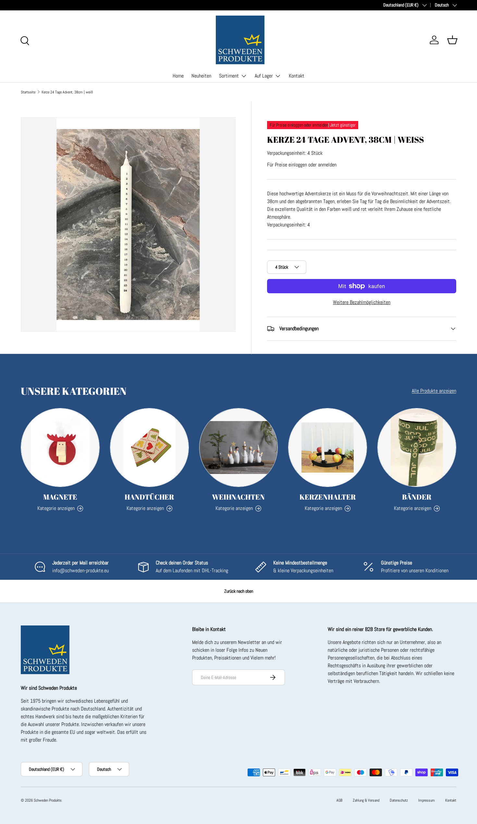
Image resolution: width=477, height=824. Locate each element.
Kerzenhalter (328, 497)
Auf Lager (264, 75)
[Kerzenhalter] (327, 447)
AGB (339, 800)
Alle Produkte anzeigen (434, 390)
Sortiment (229, 75)
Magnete (60, 497)
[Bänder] (417, 447)
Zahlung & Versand (366, 800)
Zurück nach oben (238, 591)
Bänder (417, 497)
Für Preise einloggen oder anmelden (299, 125)
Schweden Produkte (47, 800)
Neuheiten (201, 75)
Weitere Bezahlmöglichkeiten (361, 302)
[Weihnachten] (239, 447)
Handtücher (149, 497)
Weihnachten (238, 497)
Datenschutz (399, 800)
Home (178, 75)
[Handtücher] (149, 447)
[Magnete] (60, 447)
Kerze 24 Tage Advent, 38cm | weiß (67, 92)
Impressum (426, 800)
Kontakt (296, 75)
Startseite (28, 92)
